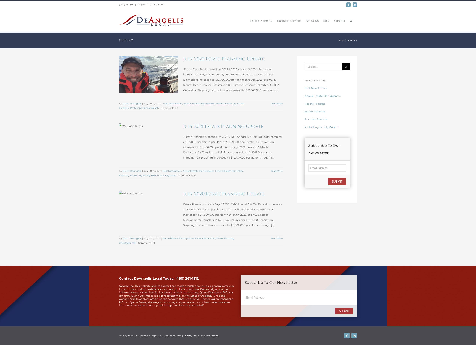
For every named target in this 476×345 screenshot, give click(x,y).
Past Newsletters (172, 103)
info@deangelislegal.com (151, 4)
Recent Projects (315, 103)
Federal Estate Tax (226, 103)
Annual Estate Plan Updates (199, 103)
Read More (277, 103)
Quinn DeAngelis (132, 103)
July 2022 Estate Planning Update (223, 59)
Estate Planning (225, 238)
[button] (351, 20)
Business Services (316, 119)
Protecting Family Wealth (144, 108)
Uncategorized (168, 175)
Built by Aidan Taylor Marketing (201, 335)
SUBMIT (337, 181)
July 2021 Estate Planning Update (223, 126)
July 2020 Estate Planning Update (224, 194)
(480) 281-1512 (126, 4)
